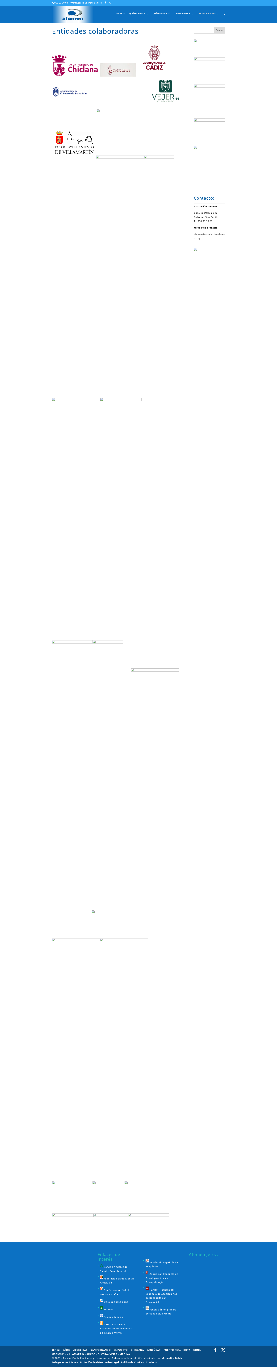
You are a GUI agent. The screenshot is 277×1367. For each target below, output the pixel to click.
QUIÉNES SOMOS (137, 14)
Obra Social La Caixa (115, 1302)
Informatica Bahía (171, 1358)
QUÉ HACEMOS (160, 14)
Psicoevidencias (113, 1317)
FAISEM (108, 1309)
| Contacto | (151, 1362)
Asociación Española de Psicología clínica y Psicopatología (162, 1278)
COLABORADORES (206, 14)
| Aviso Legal (111, 1362)
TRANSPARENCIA (182, 14)
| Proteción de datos (91, 1362)
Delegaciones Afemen (65, 1362)
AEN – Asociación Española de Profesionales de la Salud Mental (116, 1329)
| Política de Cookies (131, 1362)
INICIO (119, 14)
